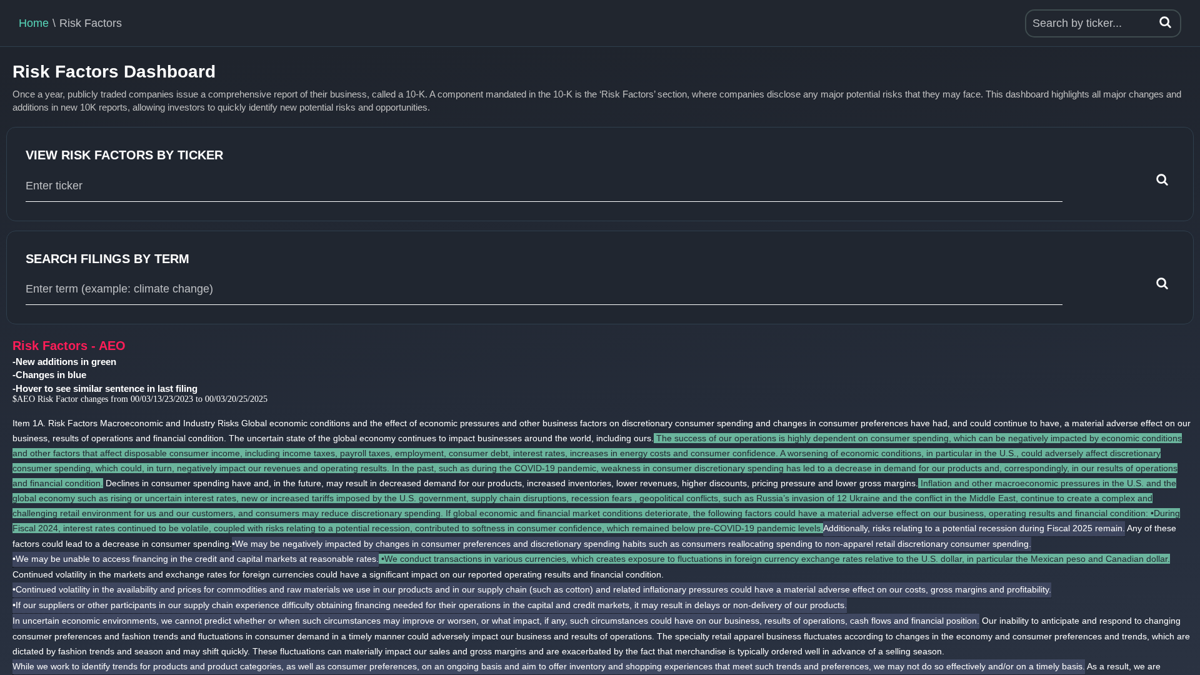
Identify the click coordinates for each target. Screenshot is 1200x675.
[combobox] (544, 186)
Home (34, 23)
